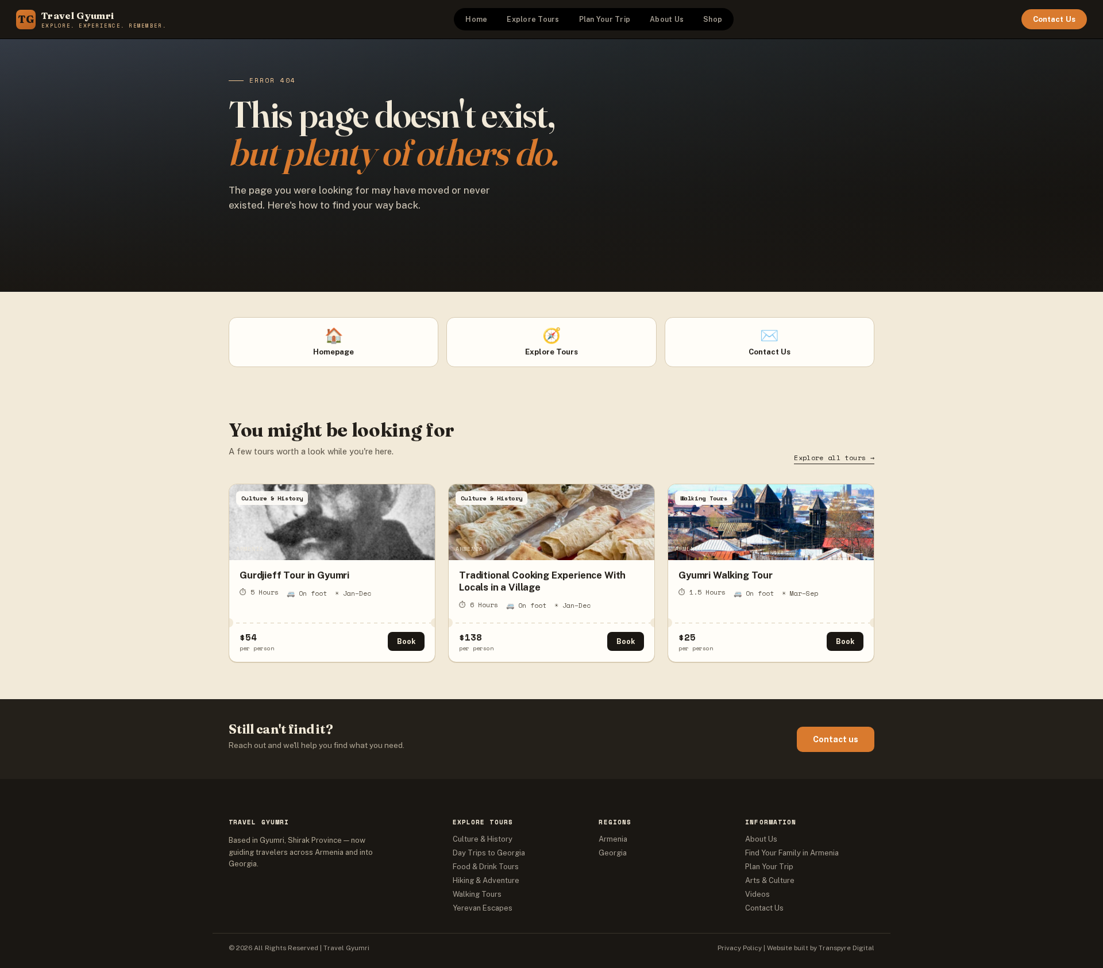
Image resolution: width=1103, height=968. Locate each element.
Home (476, 19)
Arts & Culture (770, 880)
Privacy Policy (740, 948)
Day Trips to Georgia (489, 853)
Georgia (613, 853)
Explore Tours (533, 19)
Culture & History (482, 839)
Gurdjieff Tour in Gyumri (294, 575)
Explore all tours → (834, 457)
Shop (712, 19)
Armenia (613, 839)
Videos (757, 894)
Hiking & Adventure (486, 880)
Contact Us (1054, 19)
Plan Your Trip (605, 19)
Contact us (835, 739)
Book (406, 641)
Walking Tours (477, 894)
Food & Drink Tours (486, 866)
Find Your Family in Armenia (792, 853)
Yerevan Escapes (482, 908)
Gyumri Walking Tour (725, 575)
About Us (667, 19)
